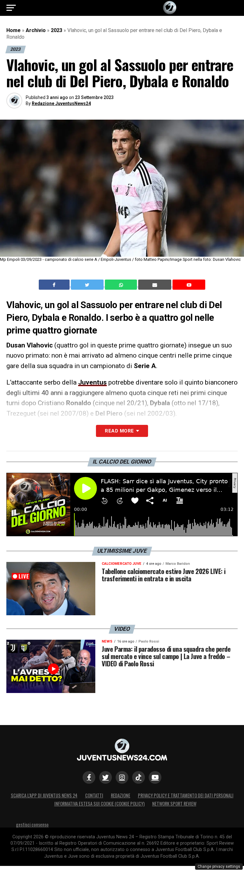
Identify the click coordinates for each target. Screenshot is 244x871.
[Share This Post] (122, 285)
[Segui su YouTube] (155, 777)
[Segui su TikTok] (138, 777)
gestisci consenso (32, 824)
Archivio (36, 30)
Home (13, 30)
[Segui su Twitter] (105, 777)
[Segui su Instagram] (122, 777)
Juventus (92, 382)
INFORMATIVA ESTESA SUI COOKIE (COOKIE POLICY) (99, 803)
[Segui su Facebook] (89, 777)
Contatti (94, 795)
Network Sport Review (174, 803)
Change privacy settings (219, 866)
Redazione (120, 795)
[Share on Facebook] (55, 285)
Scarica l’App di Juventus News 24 (44, 795)
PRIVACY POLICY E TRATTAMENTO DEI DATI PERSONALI (186, 795)
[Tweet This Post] (88, 285)
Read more (119, 431)
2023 (56, 30)
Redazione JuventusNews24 (61, 103)
